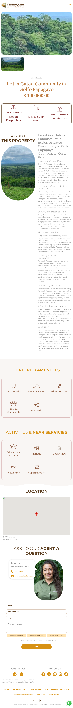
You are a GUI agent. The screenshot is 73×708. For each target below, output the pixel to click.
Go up (35, 701)
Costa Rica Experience (23, 694)
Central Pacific (19, 690)
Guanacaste (36, 690)
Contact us (54, 694)
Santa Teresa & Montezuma (57, 690)
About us (41, 694)
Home (6, 690)
